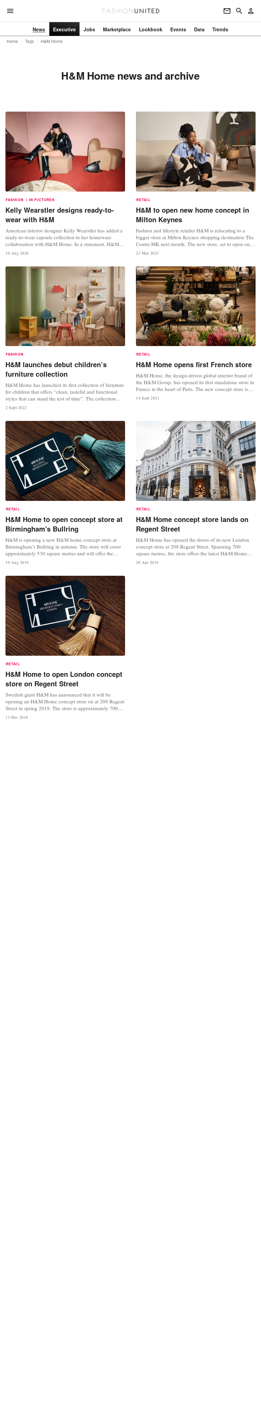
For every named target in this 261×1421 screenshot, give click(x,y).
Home (12, 41)
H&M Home (52, 41)
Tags (29, 41)
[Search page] (239, 11)
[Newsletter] (227, 11)
